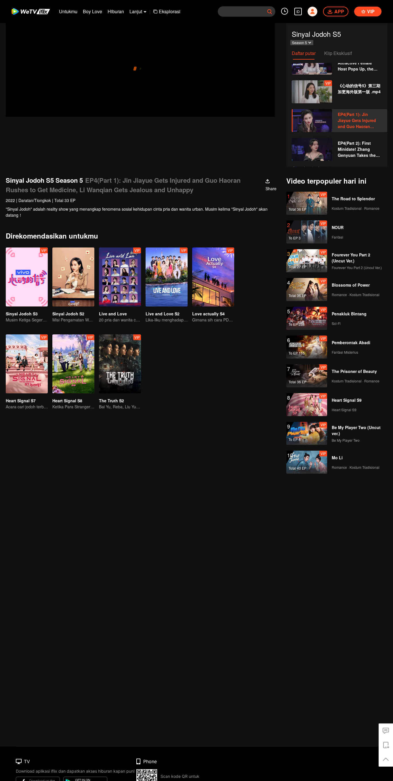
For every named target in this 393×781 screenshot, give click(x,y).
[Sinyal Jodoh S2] (73, 276)
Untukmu (68, 11)
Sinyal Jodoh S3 (22, 314)
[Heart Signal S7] (27, 363)
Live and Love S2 (163, 314)
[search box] (269, 11)
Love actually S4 (208, 314)
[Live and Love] (120, 276)
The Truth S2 (111, 400)
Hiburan (116, 11)
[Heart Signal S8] (73, 363)
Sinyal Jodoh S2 (68, 314)
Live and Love (113, 314)
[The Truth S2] (120, 363)
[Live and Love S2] (167, 276)
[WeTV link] (31, 11)
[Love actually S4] (213, 276)
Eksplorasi (169, 11)
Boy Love (92, 11)
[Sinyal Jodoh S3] (27, 276)
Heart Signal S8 (67, 400)
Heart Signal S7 (21, 400)
